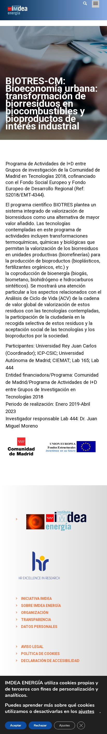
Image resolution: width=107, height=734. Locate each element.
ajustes (86, 711)
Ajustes (64, 725)
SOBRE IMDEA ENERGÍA (41, 606)
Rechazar (40, 725)
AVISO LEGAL (32, 647)
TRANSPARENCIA (36, 620)
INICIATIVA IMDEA (36, 599)
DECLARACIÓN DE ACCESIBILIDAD (50, 661)
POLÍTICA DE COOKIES (40, 654)
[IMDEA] (55, 519)
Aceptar (15, 725)
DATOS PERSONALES (39, 627)
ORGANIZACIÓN (34, 613)
